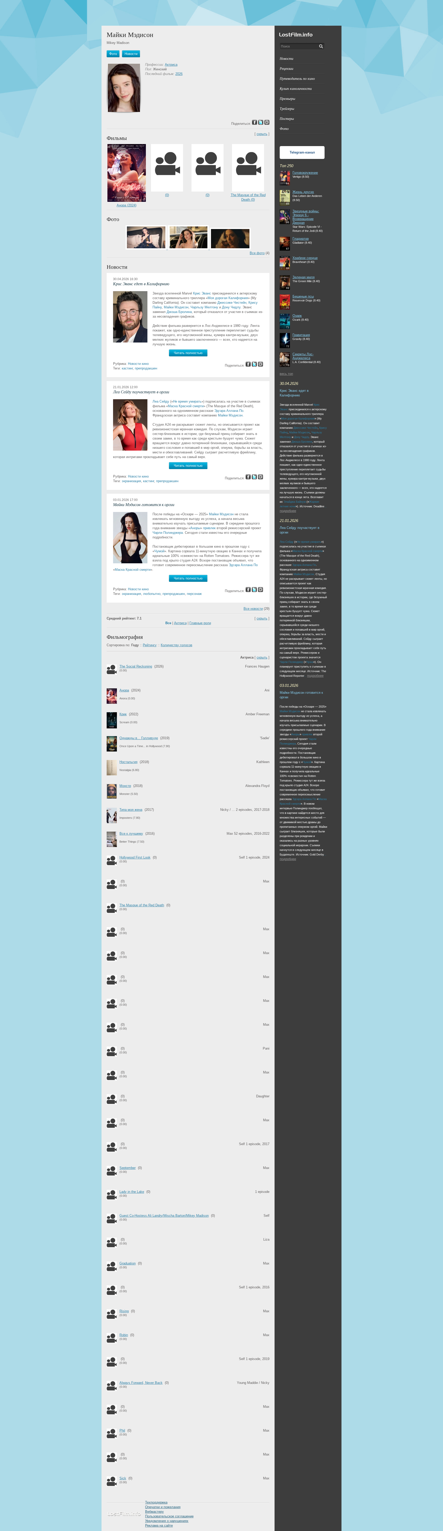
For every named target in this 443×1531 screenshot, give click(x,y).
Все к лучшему (131, 833)
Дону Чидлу (231, 307)
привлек (209, 528)
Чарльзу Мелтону (204, 307)
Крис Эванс (202, 293)
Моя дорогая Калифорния (228, 298)
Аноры (195, 528)
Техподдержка (156, 1502)
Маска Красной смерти (186, 406)
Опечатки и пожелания (162, 1507)
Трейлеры (287, 108)
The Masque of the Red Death (141, 905)
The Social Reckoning (135, 666)
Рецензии (286, 68)
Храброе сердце (305, 258)
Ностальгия (128, 762)
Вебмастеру (154, 1512)
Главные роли (200, 623)
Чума (309, 661)
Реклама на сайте (159, 1525)
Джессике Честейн (231, 303)
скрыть (262, 134)
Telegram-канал (302, 152)
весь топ (286, 374)
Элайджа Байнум (295, 501)
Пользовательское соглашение (169, 1516)
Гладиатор (301, 239)
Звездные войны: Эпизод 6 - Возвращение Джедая (306, 217)
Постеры (287, 118)
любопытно (151, 594)
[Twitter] (254, 365)
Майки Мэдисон (176, 307)
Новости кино (138, 364)
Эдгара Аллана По (228, 411)
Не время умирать (187, 401)
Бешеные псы (303, 296)
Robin (123, 1335)
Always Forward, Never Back (141, 1383)
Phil (122, 1430)
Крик (123, 714)
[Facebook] (248, 365)
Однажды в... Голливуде (138, 738)
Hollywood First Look (134, 857)
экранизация (131, 481)
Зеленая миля (304, 277)
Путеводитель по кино (297, 78)
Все (168, 623)
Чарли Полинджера (168, 533)
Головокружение (305, 173)
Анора (124, 690)
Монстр (125, 786)
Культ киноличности (296, 88)
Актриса (171, 64)
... (325, 506)
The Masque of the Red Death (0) (248, 197)
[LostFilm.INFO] (221, 13)
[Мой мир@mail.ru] (260, 365)
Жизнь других (303, 192)
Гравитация (301, 335)
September (127, 1168)
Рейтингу (150, 645)
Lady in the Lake (131, 1192)
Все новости (253, 609)
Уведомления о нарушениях (166, 1521)
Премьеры (287, 98)
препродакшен (146, 368)
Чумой (159, 551)
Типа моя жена (130, 810)
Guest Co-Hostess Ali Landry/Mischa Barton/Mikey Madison (164, 1216)
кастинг (127, 368)
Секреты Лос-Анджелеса (303, 356)
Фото (284, 128)
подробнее (288, 511)
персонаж (194, 594)
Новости (286, 58)
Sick (122, 1478)
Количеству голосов (176, 645)
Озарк (297, 316)
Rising (124, 1311)
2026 (179, 74)
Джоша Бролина (179, 312)
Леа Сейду (161, 401)
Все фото (257, 253)
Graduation (127, 1263)
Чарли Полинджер (291, 661)
